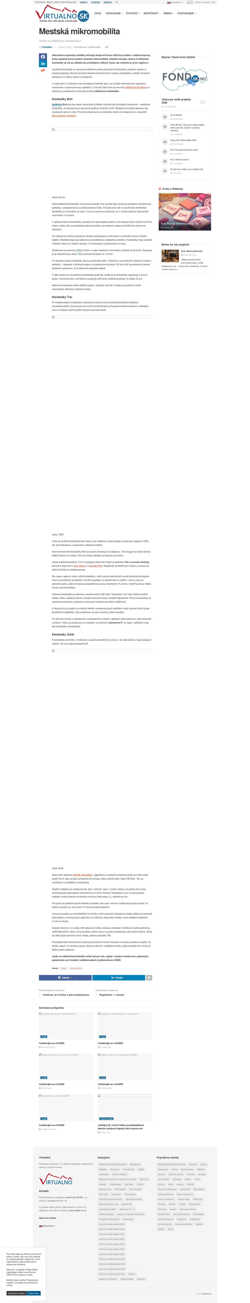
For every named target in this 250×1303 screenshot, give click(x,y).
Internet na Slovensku (167, 1189)
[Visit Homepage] (62, 13)
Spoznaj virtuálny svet (108, 1204)
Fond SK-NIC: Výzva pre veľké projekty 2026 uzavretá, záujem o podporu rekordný (187, 127)
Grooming (177, 1179)
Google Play (95, 565)
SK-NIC (140, 1184)
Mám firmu (144, 1179)
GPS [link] (79, 250)
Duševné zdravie (176, 1174)
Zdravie (199, 1224)
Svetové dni (127, 1204)
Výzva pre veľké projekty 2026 (176, 101)
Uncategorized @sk (107, 1209)
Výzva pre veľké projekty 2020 (112, 1259)
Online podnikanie (165, 1194)
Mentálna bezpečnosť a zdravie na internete (117, 1179)
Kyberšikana (199, 1189)
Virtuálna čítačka (106, 1214)
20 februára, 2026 (48, 1129)
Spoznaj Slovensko (134, 1199)
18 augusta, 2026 (48, 1047)
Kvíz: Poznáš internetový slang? (184, 149)
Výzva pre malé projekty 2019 (111, 1224)
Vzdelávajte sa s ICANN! (51, 1043)
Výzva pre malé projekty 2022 (111, 1239)
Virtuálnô (47, 47)
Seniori (173, 1209)
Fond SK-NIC (176, 115)
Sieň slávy (129, 1184)
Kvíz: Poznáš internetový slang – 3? (179, 223)
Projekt (182, 1204)
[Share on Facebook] (43, 56)
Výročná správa (164, 1224)
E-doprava (80, 47)
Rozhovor (162, 1209)
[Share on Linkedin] (43, 63)
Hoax (170, 1184)
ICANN (44, 1037)
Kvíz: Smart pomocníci (191, 251)
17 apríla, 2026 (105, 1088)
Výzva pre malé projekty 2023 (111, 1244)
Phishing (161, 1204)
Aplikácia (193, 1164)
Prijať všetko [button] (33, 1293)
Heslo (197, 1179)
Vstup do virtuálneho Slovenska (130, 1214)
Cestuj (64, 968)
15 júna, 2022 (64, 47)
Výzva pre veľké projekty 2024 (112, 1269)
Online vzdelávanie (185, 1194)
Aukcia (203, 1164)
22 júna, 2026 (105, 1047)
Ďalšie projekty (127, 1279)
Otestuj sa (197, 1199)
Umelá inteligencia (165, 1219)
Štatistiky (132, 13)
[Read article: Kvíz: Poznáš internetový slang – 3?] (185, 212)
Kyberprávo (185, 1189)
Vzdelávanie (113, 13)
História (161, 1184)
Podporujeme (185, 13)
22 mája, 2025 (105, 1132)
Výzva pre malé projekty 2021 (111, 1234)
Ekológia (201, 1174)
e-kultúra (190, 1174)
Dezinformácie (187, 1169)
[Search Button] (117, 2)
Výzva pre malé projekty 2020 (111, 1229)
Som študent (130, 1194)
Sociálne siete (105, 1189)
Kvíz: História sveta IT (179, 159)
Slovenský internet (187, 1209)
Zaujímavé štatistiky (183, 1224)
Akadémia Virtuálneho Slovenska (113, 1164)
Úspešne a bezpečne (108, 1279)
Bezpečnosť (151, 13)
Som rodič (103, 1194)
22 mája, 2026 (46, 1088)
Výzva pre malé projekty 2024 (111, 1249)
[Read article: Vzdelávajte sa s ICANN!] (66, 1025)
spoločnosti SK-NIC (74, 1197)
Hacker (188, 1179)
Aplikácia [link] (57, 104)
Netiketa (102, 1184)
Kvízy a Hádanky (169, 196)
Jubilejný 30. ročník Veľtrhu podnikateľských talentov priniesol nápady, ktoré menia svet (121, 1126)
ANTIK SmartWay (82, 874)
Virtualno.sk (206, 1293)
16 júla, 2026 (167, 227)
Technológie (75, 968)
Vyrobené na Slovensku (109, 1219)
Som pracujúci (135, 1189)
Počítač (172, 1204)
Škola (170, 1229)
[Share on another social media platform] (43, 70)
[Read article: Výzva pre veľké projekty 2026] (185, 79)
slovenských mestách (64, 115)
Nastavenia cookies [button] (16, 1293)
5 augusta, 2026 (189, 255)
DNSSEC (103, 1169)
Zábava (167, 13)
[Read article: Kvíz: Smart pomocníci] (170, 256)
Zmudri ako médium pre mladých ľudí (186, 169)
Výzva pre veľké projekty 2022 (112, 1264)
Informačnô (104, 1174)
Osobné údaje (183, 1199)
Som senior (116, 1194)
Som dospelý (120, 1189)
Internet (180, 1184)
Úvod (97, 13)
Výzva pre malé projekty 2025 (183, 140)
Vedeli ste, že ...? (127, 1209)
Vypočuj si (181, 1219)
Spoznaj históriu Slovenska (110, 1199)
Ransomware (194, 1204)
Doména (161, 1174)
